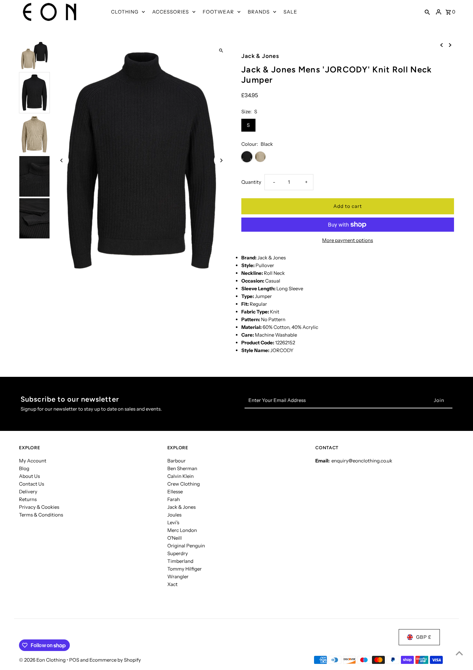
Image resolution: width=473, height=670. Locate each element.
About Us (29, 476)
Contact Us (31, 484)
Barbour (176, 461)
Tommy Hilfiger (184, 569)
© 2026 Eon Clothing (43, 660)
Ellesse (175, 492)
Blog (24, 468)
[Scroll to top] (459, 653)
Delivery (28, 492)
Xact (172, 584)
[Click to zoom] (221, 50)
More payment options (347, 240)
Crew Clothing (183, 484)
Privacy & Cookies (39, 507)
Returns (28, 499)
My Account (32, 461)
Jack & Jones (181, 507)
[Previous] (61, 160)
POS (74, 660)
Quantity (251, 182)
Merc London (182, 530)
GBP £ (423, 637)
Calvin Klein (180, 476)
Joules (174, 515)
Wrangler (178, 576)
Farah (173, 499)
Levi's (173, 522)
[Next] (221, 160)
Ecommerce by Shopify (115, 660)
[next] (450, 44)
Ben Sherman (182, 468)
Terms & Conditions (41, 515)
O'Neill (174, 538)
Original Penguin (186, 546)
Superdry (177, 553)
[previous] (441, 44)
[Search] (427, 12)
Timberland (180, 561)
